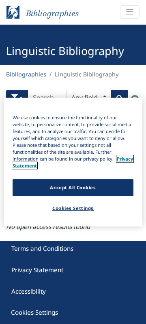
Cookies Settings (34, 312)
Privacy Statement (37, 270)
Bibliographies (26, 74)
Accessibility (28, 291)
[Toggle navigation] (130, 12)
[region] (73, 161)
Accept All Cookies (73, 187)
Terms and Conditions (42, 248)
